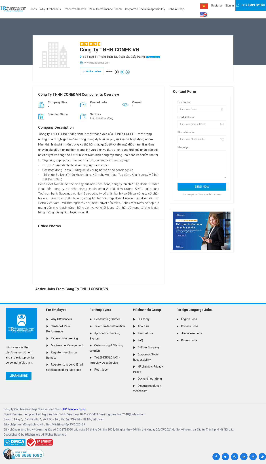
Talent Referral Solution (109, 326)
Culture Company (148, 347)
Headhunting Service (107, 319)
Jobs (33, 9)
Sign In (229, 5)
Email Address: (186, 117)
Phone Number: (186, 132)
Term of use (145, 333)
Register (216, 5)
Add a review (93, 71)
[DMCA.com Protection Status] (15, 441)
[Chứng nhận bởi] (39, 442)
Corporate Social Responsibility (145, 9)
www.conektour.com (97, 62)
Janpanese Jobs (191, 333)
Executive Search (75, 9)
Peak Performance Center (105, 9)
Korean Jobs (189, 340)
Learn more (19, 375)
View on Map (153, 57)
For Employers (100, 310)
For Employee (56, 310)
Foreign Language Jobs (194, 310)
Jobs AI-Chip (176, 9)
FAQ (140, 340)
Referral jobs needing (64, 338)
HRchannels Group (147, 310)
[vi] (204, 6)
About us (143, 326)
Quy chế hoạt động (150, 378)
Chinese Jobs (189, 326)
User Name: (184, 102)
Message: (183, 147)
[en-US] (203, 14)
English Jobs (189, 319)
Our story (143, 319)
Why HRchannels (50, 9)
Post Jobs (101, 369)
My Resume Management (67, 345)
